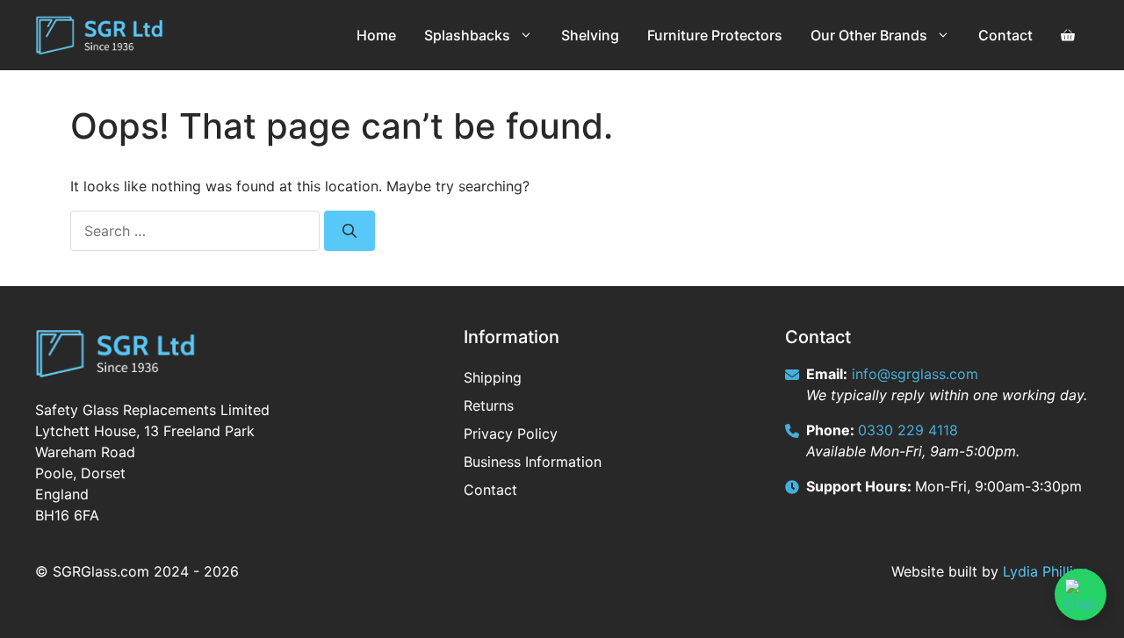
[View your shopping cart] (1068, 35)
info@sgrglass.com (915, 374)
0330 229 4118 (908, 430)
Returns (489, 405)
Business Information (533, 461)
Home (376, 35)
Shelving (590, 35)
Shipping (493, 377)
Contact (1005, 35)
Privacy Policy (511, 433)
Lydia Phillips (1046, 571)
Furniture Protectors (714, 35)
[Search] (349, 231)
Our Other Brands (869, 35)
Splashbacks (467, 35)
